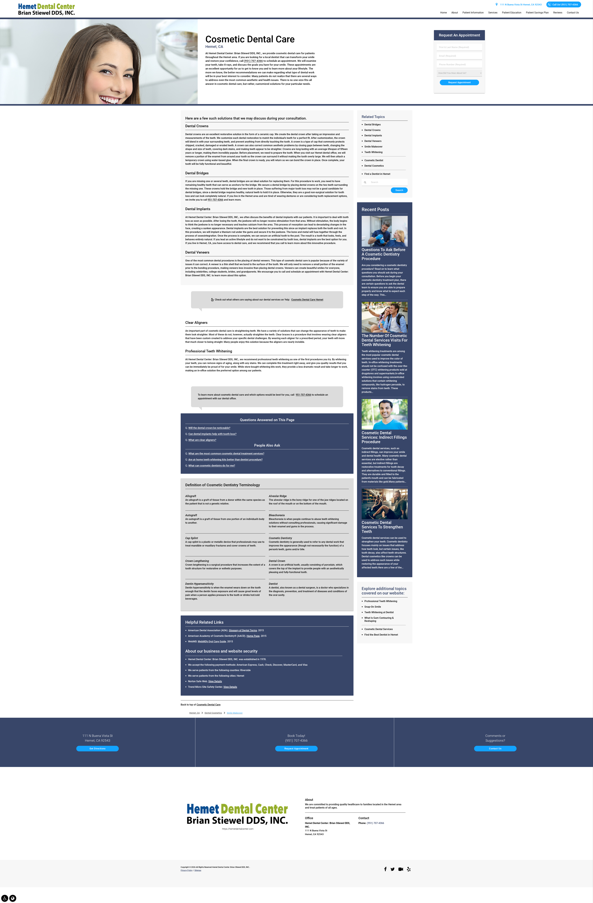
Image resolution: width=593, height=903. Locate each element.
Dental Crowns (372, 130)
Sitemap (197, 870)
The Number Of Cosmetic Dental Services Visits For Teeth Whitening (385, 340)
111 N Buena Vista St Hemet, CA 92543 (520, 4)
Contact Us (573, 12)
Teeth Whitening (373, 152)
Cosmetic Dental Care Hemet (307, 299)
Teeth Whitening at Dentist (379, 612)
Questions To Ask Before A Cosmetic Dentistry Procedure (383, 254)
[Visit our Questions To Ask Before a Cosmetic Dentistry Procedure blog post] (385, 245)
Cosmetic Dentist (373, 160)
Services (492, 12)
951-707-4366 (215, 199)
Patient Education (511, 12)
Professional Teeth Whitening (380, 601)
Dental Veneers (372, 141)
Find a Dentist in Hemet (377, 173)
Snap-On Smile (372, 606)
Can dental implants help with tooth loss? (212, 434)
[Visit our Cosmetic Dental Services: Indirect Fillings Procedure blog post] (385, 428)
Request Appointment (296, 748)
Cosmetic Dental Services (378, 629)
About (454, 12)
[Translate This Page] (12, 898)
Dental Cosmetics (374, 165)
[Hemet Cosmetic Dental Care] (99, 103)
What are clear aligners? (202, 440)
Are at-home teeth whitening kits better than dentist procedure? (225, 459)
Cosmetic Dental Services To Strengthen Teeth (382, 527)
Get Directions (97, 748)
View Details (215, 681)
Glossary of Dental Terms (243, 630)
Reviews (557, 12)
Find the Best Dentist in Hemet (381, 634)
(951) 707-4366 (253, 60)
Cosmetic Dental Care (209, 704)
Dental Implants (373, 135)
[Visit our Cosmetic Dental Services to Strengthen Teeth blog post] (385, 518)
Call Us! (565, 4)
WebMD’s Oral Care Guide (212, 641)
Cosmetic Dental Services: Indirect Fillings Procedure (384, 437)
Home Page (253, 635)
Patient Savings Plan (537, 12)
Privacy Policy (186, 870)
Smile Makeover (373, 146)
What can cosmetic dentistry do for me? (211, 465)
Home (443, 12)
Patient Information (473, 12)
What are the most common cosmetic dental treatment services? (226, 453)
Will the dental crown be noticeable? (209, 427)
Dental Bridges (372, 124)
